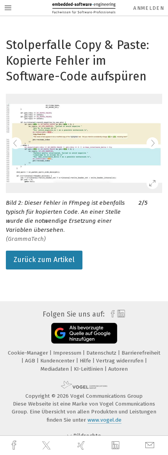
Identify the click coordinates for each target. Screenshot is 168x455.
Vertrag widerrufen (120, 360)
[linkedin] (116, 445)
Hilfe (86, 360)
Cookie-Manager (29, 352)
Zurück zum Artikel (44, 259)
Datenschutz (102, 352)
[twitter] (47, 445)
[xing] (82, 445)
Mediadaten (55, 369)
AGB (31, 360)
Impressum (68, 352)
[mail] (150, 445)
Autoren (118, 369)
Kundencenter (58, 360)
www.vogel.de (105, 420)
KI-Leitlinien (89, 369)
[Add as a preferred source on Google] (84, 333)
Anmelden (148, 8)
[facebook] (15, 445)
